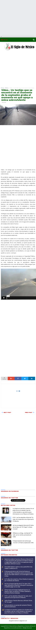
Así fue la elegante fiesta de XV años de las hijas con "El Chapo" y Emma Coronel (23, 527)
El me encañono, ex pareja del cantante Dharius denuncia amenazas (18, 605)
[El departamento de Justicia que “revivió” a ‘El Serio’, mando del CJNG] (6, 543)
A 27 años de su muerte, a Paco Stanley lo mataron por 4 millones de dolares (19, 579)
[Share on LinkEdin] (31, 378)
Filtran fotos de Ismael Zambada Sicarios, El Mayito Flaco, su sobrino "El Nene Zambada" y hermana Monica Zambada (18, 591)
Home (2, 88)
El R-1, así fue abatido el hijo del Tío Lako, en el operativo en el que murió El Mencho (23, 519)
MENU (5, 40)
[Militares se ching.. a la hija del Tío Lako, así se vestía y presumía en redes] (6, 535)
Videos (6, 88)
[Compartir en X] (24, 378)
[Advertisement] (18, 18)
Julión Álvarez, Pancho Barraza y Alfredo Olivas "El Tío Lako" (18, 601)
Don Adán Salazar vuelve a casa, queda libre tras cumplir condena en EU (18, 567)
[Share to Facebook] (18, 378)
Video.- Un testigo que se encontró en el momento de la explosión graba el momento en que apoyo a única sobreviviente (17, 95)
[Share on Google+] (11, 378)
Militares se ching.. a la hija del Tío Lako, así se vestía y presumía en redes (22, 534)
